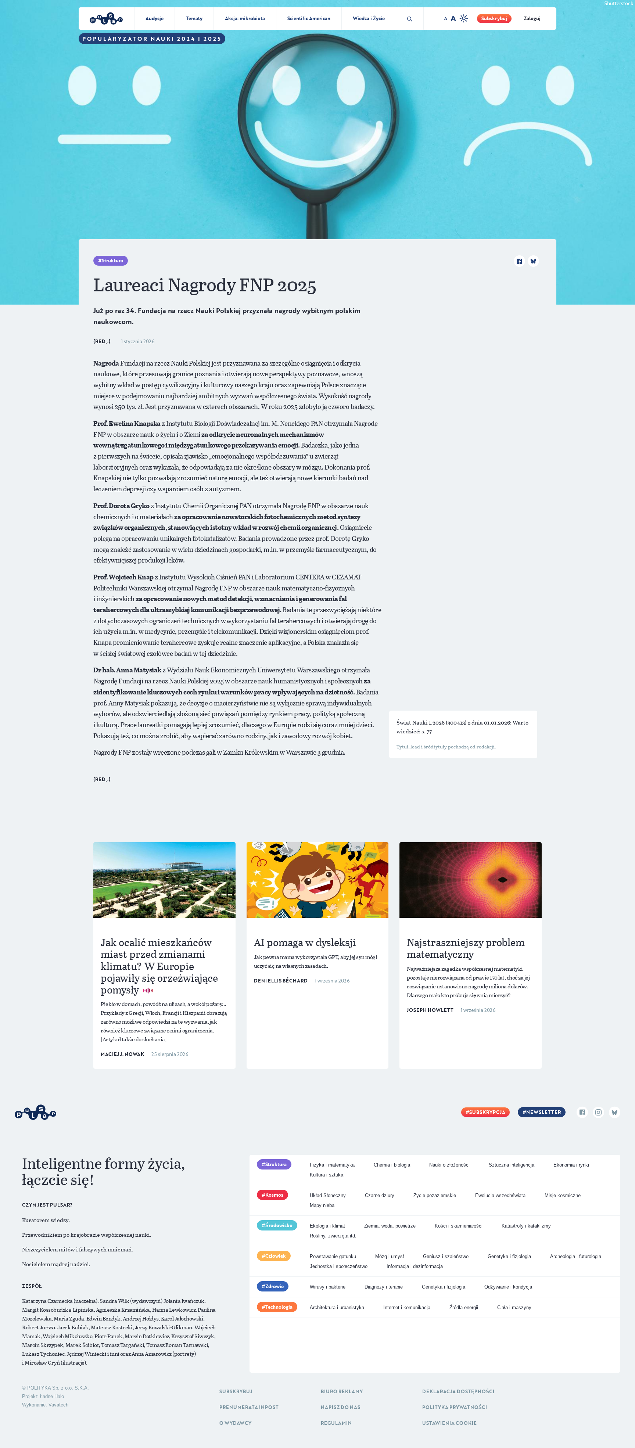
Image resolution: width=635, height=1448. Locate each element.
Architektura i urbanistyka (337, 1307)
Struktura (112, 260)
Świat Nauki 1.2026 (421, 722)
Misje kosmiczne (563, 1195)
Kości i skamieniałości (458, 1226)
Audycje (155, 18)
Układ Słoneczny (328, 1195)
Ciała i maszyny (514, 1307)
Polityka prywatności (454, 1407)
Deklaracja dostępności (458, 1391)
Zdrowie (274, 1286)
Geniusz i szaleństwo (446, 1256)
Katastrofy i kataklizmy (526, 1226)
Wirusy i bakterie (327, 1287)
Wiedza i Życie (369, 18)
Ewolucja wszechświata (500, 1195)
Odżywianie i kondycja (508, 1287)
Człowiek (275, 1256)
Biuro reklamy (342, 1391)
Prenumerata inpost (249, 1407)
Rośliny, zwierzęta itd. (333, 1236)
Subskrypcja (487, 1112)
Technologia (279, 1307)
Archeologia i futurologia (575, 1256)
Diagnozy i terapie (384, 1287)
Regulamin (336, 1423)
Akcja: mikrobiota (245, 18)
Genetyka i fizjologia (509, 1256)
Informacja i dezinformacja (415, 1266)
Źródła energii (463, 1307)
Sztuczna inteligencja (511, 1165)
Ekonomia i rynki (571, 1165)
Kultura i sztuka (326, 1175)
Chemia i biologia (392, 1165)
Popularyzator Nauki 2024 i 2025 (152, 39)
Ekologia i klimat (327, 1226)
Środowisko (279, 1225)
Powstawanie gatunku (333, 1256)
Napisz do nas (340, 1407)
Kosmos (274, 1195)
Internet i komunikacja (406, 1307)
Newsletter (543, 1112)
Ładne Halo (52, 1396)
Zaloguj (532, 18)
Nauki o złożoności (449, 1165)
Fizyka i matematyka (332, 1165)
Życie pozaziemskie (434, 1195)
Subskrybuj (494, 18)
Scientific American (308, 18)
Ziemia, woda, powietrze (390, 1226)
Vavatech (58, 1405)
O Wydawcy (235, 1423)
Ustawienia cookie (449, 1423)
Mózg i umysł (389, 1256)
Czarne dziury (379, 1195)
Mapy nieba (322, 1205)
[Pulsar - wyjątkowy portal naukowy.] (317, 151)
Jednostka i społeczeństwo (338, 1266)
